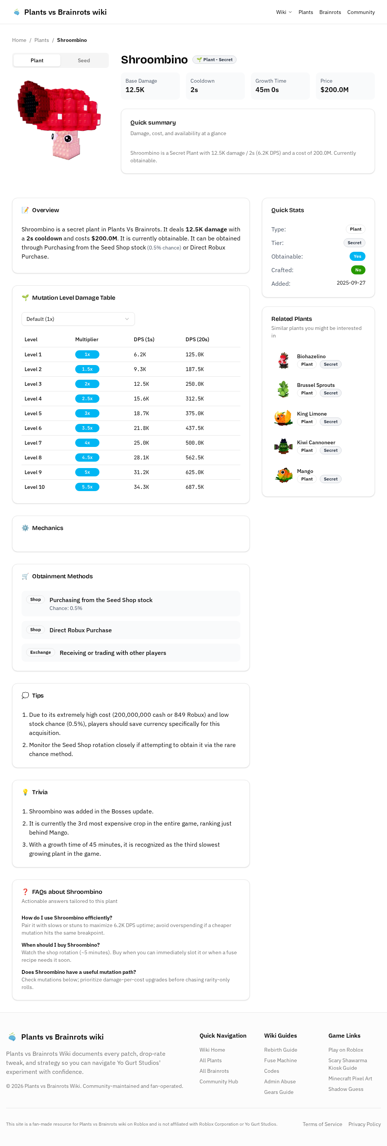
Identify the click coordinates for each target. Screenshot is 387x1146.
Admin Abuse (280, 1081)
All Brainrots (214, 1070)
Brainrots (330, 12)
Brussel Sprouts (316, 385)
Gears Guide (279, 1092)
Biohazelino (311, 356)
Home (19, 40)
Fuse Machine (280, 1060)
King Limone (312, 413)
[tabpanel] (60, 122)
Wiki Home (212, 1049)
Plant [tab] (37, 60)
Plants (306, 12)
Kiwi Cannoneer (316, 442)
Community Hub (219, 1081)
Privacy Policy (364, 1124)
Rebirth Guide (280, 1049)
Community (361, 12)
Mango (305, 471)
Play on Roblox (345, 1049)
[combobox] (78, 319)
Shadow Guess (346, 1089)
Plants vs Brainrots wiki (65, 12)
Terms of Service (322, 1124)
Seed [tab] (84, 60)
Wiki (281, 12)
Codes (271, 1070)
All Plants (211, 1060)
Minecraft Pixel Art (350, 1078)
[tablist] (60, 60)
